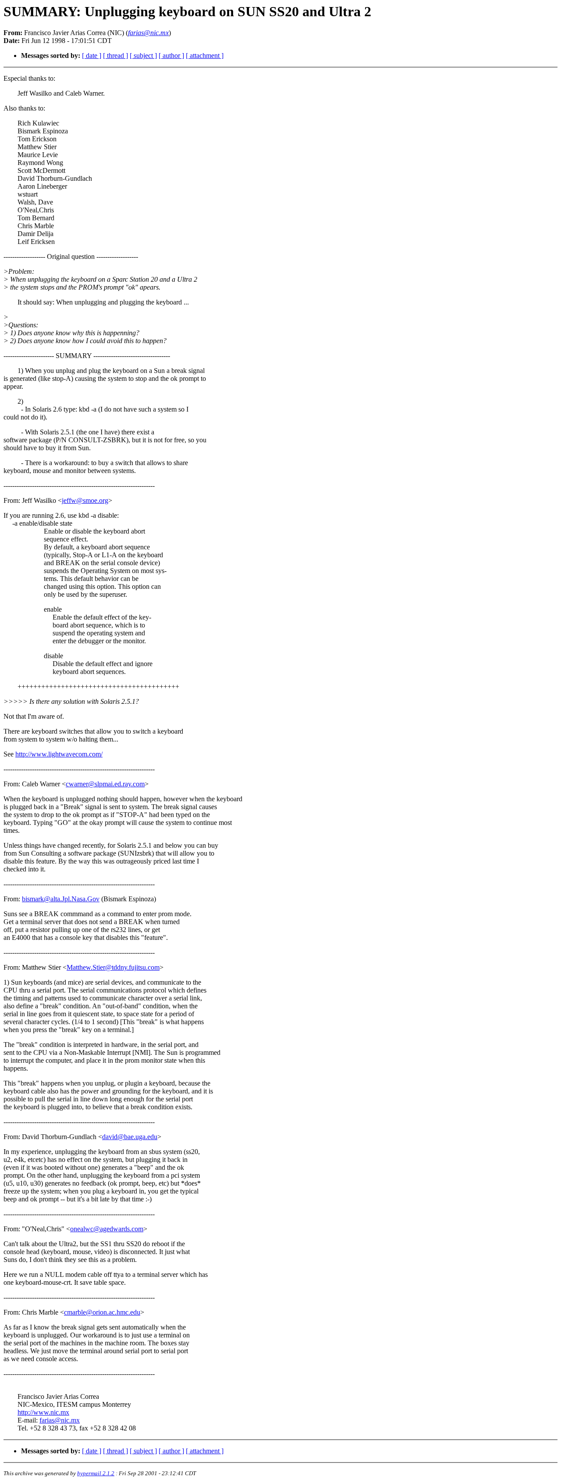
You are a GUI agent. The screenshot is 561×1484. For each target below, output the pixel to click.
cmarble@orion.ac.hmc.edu (102, 1312)
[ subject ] (143, 55)
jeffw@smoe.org (85, 500)
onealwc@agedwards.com (106, 1229)
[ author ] (171, 55)
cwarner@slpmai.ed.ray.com (105, 784)
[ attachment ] (205, 55)
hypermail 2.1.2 (95, 1473)
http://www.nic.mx (43, 1412)
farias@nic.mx (59, 1420)
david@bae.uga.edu (129, 1136)
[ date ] (91, 55)
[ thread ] (115, 55)
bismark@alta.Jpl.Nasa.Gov (60, 899)
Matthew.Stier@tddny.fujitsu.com (113, 967)
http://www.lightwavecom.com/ (59, 754)
